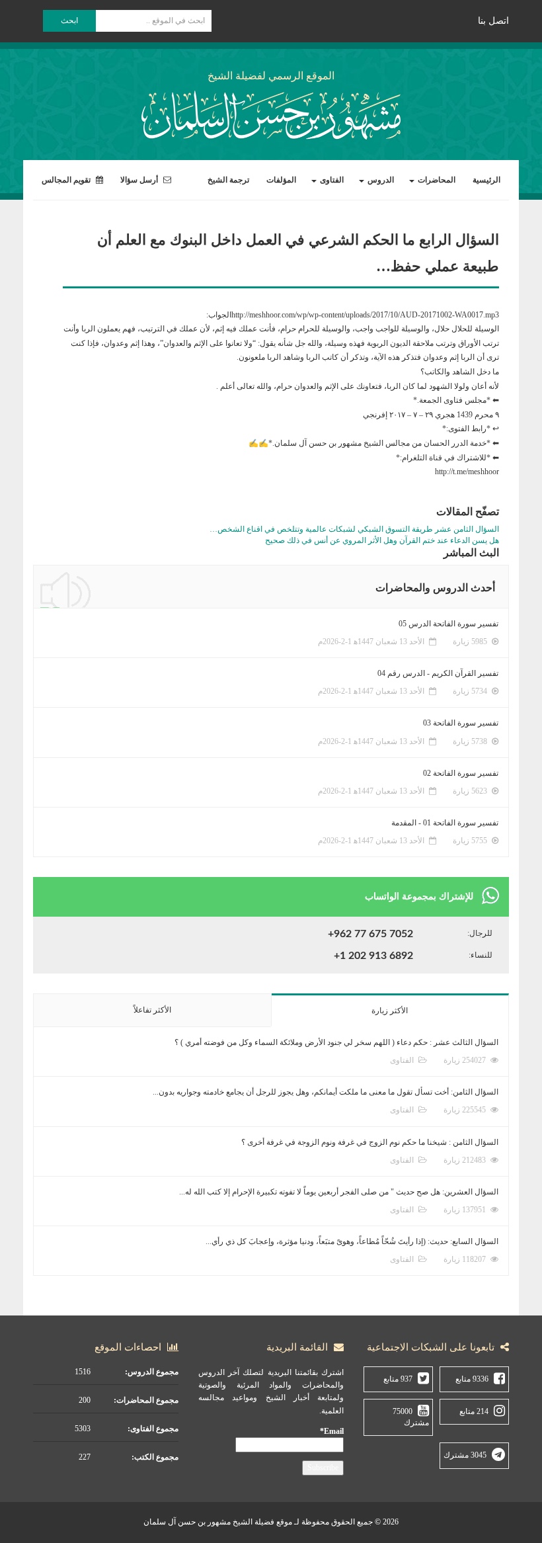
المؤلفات (281, 180)
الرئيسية (486, 180)
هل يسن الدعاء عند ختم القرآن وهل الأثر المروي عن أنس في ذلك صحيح (382, 540)
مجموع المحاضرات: (146, 1400)
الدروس (380, 180)
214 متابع (473, 1411)
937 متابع (397, 1379)
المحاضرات (435, 180)
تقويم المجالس (67, 180)
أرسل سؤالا (140, 180)
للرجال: (479, 933)
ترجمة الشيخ (228, 180)
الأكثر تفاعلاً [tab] (152, 1010)
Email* (332, 1431)
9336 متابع (471, 1379)
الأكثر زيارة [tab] (389, 1010)
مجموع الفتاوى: (153, 1428)
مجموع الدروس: (151, 1371)
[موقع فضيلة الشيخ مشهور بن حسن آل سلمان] (271, 113)
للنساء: (480, 955)
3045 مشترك (465, 1455)
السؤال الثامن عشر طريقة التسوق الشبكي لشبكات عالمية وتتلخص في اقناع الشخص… (354, 529)
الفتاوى (331, 180)
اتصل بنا (493, 21)
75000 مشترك (411, 1417)
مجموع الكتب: (155, 1457)
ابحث (69, 20)
